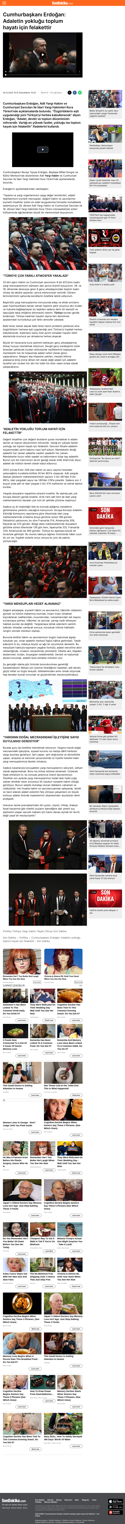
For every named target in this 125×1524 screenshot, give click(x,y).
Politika (38, 1502)
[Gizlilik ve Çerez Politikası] (71, 1520)
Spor (77, 1500)
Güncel (50, 1500)
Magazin (85, 1500)
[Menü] (4, 3)
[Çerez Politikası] (88, 1520)
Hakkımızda (6, 1508)
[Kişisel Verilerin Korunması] (44, 1522)
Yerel (94, 1500)
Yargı (48, 175)
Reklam (13, 1508)
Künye (25, 1508)
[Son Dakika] (62, 3)
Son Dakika (39, 1500)
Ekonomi (68, 1500)
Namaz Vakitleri (50, 1502)
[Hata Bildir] (80, 1522)
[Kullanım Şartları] (41, 1520)
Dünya (59, 1500)
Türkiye (58, 312)
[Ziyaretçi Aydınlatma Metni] (65, 1522)
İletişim (19, 1508)
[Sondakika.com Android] (115, 1506)
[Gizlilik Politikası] (55, 1520)
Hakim (55, 175)
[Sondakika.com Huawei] (115, 1512)
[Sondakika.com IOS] (115, 1501)
